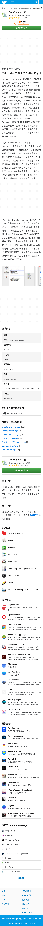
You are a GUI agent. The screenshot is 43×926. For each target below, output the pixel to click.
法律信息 (25, 904)
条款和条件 (26, 891)
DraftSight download (10, 438)
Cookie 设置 (27, 912)
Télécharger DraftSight (11, 435)
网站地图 (5, 904)
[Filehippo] (8, 2)
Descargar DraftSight (10, 431)
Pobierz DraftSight (9, 450)
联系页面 (34, 515)
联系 (3, 895)
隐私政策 (25, 900)
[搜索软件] (36, 2)
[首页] (3, 8)
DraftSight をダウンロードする (14, 442)
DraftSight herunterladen (11, 427)
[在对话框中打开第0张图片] (19, 276)
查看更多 (21, 878)
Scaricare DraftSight (10, 446)
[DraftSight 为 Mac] (4, 14)
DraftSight (17, 12)
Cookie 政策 (27, 895)
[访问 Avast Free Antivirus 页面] (21, 23)
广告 (3, 900)
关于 (3, 891)
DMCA (25, 908)
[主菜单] (41, 2)
